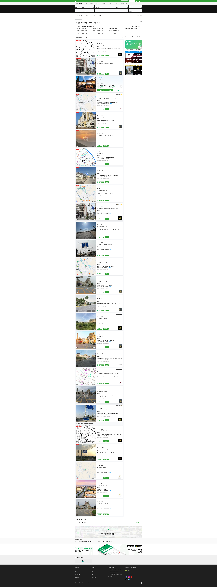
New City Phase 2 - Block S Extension (131, 28)
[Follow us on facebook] (126, 577)
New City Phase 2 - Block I (82, 30)
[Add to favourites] (94, 74)
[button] (77, 7)
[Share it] (93, 74)
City (82, 6)
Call (107, 55)
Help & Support (77, 574)
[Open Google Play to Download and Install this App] (138, 547)
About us (76, 569)
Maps (105, 1)
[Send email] (97, 55)
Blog (101, 1)
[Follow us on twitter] (126, 580)
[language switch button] (137, 1)
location (97, 6)
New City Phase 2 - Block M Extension (99, 33)
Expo (92, 574)
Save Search (140, 15)
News (93, 571)
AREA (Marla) (131, 6)
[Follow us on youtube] (131, 577)
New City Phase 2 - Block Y (114, 28)
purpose (76, 6)
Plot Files (98, 23)
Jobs (75, 572)
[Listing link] (99, 48)
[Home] (75, 1)
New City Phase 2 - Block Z (114, 30)
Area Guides (96, 1)
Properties (79, 1)
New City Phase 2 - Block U (98, 30)
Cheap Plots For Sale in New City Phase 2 (105, 541)
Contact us (76, 571)
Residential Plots (84, 23)
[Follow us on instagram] (129, 577)
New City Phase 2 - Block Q (82, 28)
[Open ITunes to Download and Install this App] (131, 547)
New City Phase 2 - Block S (98, 28)
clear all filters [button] (84, 18)
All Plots (78, 23)
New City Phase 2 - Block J (82, 33)
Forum (93, 572)
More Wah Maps (139, 522)
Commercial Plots (92, 23)
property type (118, 6)
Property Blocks (87, 1)
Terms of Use (77, 577)
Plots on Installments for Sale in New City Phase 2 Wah (84, 541)
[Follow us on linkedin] (129, 580)
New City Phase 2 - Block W (114, 33)
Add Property (94, 577)
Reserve (102, 90)
